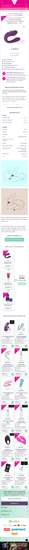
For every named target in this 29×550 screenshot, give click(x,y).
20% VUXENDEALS (19, 15)
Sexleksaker (8, 11)
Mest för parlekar (14, 11)
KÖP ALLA (22, 283)
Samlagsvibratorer (23, 11)
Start (3, 11)
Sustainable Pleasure (19, 17)
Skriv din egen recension (14, 239)
